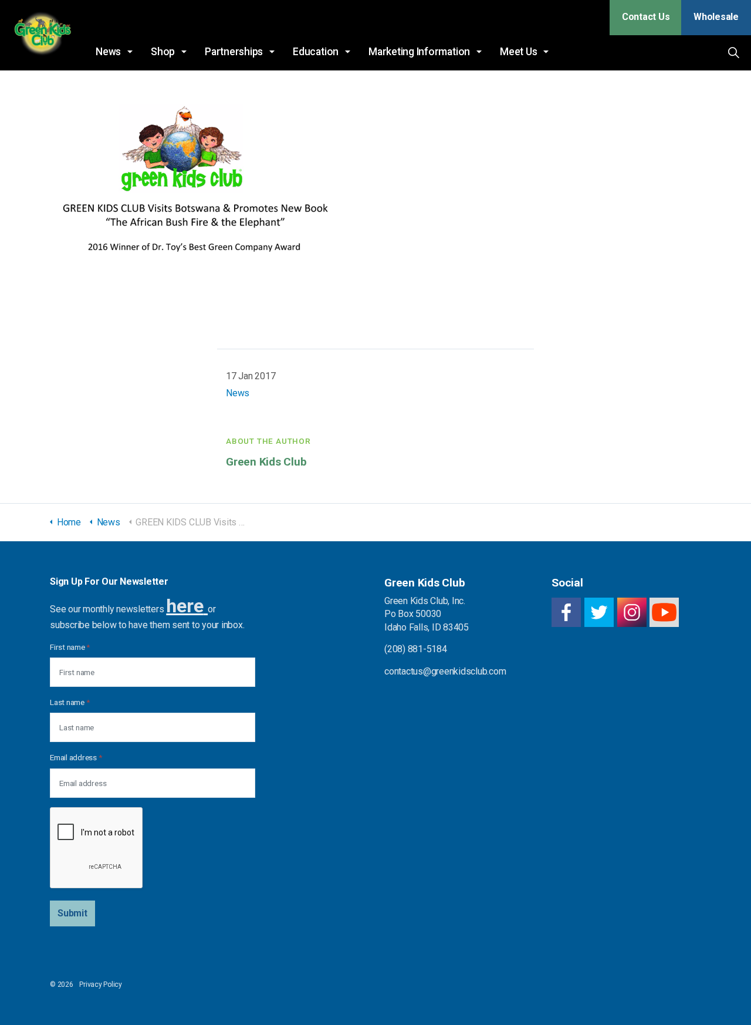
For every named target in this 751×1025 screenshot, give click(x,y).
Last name (69, 702)
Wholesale (716, 16)
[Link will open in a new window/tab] (566, 612)
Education (316, 52)
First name (70, 647)
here (184, 606)
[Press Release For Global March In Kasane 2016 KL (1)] (196, 178)
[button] (72, 913)
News (108, 52)
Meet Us (518, 52)
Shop (163, 52)
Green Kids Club (42, 35)
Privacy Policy (100, 984)
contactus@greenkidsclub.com (445, 671)
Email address (76, 757)
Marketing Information (419, 52)
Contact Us (646, 16)
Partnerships (234, 52)
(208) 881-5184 (415, 649)
